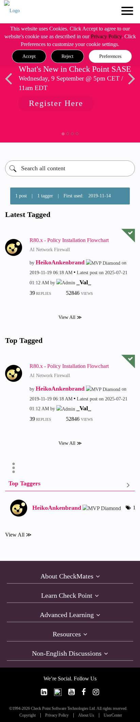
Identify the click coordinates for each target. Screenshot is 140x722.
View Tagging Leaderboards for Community (70, 485)
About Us (86, 715)
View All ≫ (70, 317)
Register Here (56, 103)
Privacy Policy (106, 36)
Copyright (27, 715)
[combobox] (70, 168)
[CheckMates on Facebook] (84, 692)
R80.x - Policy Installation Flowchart (69, 240)
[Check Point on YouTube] (71, 692)
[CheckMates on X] (57, 692)
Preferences (110, 56)
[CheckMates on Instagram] (96, 692)
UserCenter (113, 715)
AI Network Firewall (50, 249)
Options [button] (13, 467)
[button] (29, 56)
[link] (44, 692)
